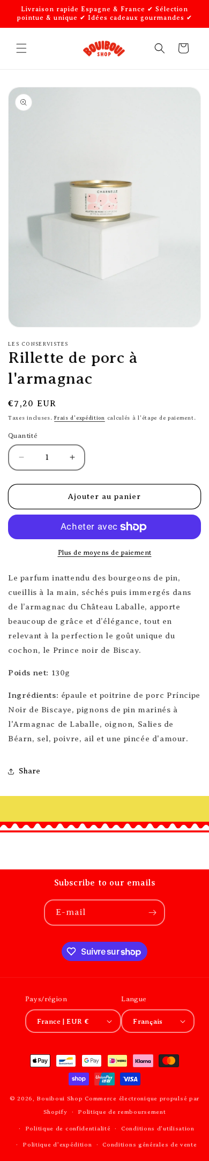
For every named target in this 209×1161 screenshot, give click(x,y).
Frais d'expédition (79, 418)
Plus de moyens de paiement (105, 552)
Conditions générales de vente (149, 1144)
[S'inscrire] (152, 912)
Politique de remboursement (122, 1111)
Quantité (23, 435)
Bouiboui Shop (59, 1098)
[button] (21, 48)
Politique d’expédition (57, 1144)
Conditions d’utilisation (158, 1128)
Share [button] (30, 771)
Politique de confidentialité (68, 1128)
